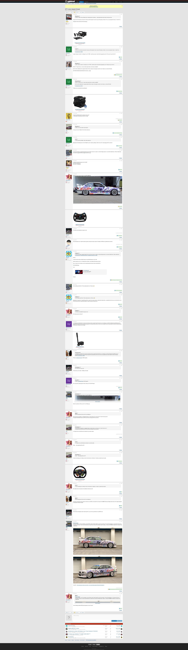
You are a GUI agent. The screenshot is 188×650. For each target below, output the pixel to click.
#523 (121, 251)
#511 (121, 14)
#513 (121, 61)
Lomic (76, 48)
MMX (76, 413)
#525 (121, 294)
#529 (121, 365)
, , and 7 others (116, 589)
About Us (86, 646)
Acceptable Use (101, 646)
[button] (83, 2)
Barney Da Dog (77, 81)
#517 (121, 137)
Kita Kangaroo (77, 367)
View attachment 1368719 (79, 85)
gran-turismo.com (86, 270)
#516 (121, 124)
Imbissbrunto (70, 632)
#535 (121, 452)
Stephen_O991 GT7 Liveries (73, 628)
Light (90, 644)
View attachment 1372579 (79, 255)
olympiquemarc (70, 637)
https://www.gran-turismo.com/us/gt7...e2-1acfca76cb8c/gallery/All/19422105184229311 (90, 585)
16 (71, 12)
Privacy (106, 646)
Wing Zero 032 (77, 352)
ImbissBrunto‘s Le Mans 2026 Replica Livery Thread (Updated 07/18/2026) (83, 631)
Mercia (119, 634)
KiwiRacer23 (70, 626)
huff (75, 139)
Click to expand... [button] (97, 401)
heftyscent (76, 253)
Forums (81, 1)
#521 (121, 228)
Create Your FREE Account (93, 6)
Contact (82, 646)
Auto (98, 644)
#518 (121, 150)
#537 (121, 496)
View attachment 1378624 (81, 355)
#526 (121, 308)
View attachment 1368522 (79, 51)
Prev (67, 12)
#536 (121, 483)
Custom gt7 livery (71, 625)
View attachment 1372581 (93, 255)
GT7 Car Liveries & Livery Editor (80, 626)
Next (83, 12)
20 (77, 12)
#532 (121, 411)
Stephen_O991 (70, 629)
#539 (121, 521)
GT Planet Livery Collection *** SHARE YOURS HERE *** (79, 634)
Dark (94, 644)
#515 (121, 113)
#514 (121, 79)
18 (74, 12)
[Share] (120, 14)
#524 (121, 284)
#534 (121, 439)
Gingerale (76, 310)
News (77, 1)
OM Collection (71, 636)
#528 (121, 350)
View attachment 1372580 (86, 255)
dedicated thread (79, 357)
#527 (121, 321)
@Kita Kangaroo (75, 522)
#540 (121, 593)
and (119, 74)
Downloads (86, 1)
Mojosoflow (77, 16)
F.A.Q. (90, 646)
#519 (121, 160)
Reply (121, 26)
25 (80, 12)
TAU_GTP (76, 380)
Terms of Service (94, 646)
